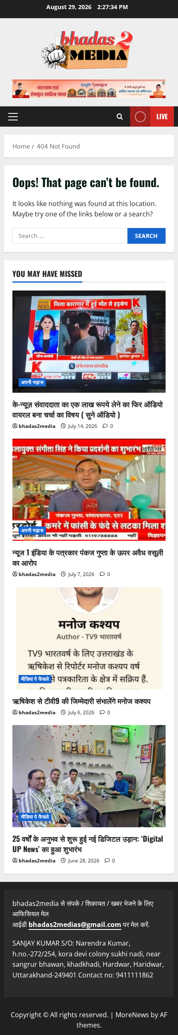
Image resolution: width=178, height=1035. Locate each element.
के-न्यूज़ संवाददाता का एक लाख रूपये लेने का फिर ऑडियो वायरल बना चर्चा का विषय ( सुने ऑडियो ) (87, 409)
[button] (13, 116)
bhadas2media (37, 426)
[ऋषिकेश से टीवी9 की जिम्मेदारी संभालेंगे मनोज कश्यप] (89, 638)
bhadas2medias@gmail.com (75, 924)
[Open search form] (120, 116)
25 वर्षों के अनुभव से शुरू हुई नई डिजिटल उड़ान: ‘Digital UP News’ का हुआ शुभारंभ (87, 843)
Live (162, 116)
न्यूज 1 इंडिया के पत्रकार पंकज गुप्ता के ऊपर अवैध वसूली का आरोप (87, 557)
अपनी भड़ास (32, 382)
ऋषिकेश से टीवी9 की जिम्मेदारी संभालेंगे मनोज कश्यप (81, 700)
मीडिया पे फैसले (35, 678)
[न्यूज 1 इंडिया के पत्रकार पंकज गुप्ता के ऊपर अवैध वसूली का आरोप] (89, 490)
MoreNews (132, 1014)
